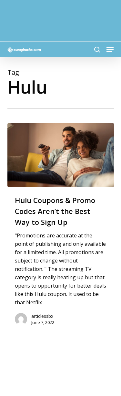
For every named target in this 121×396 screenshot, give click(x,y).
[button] (110, 49)
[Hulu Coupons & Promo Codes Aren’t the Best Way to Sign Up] (60, 155)
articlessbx (42, 316)
